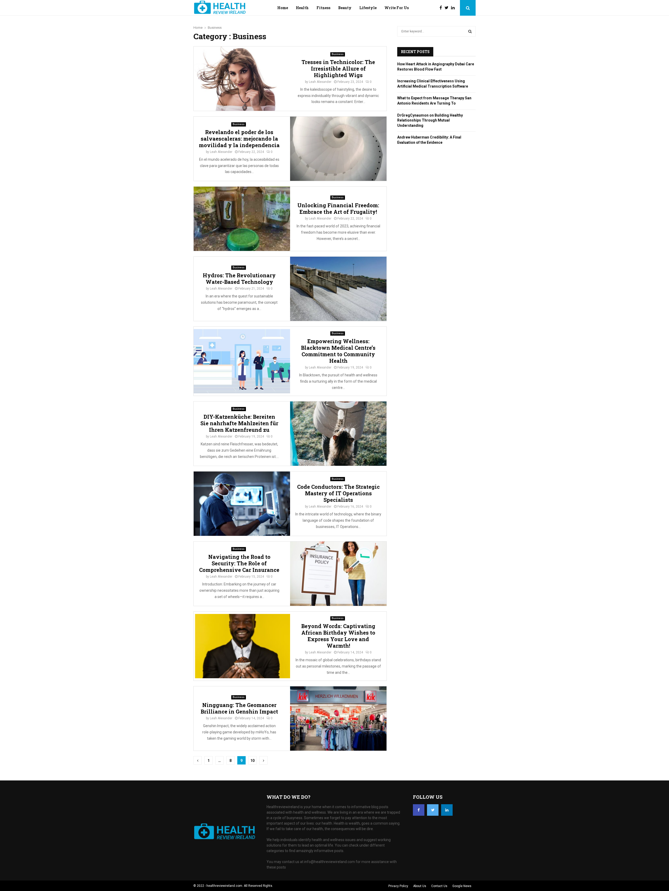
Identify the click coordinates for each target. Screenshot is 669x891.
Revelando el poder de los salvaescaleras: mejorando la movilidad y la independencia (239, 138)
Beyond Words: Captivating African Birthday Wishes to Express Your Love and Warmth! (338, 636)
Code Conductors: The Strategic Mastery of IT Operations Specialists (338, 493)
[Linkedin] (454, 8)
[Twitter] (448, 8)
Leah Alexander (320, 82)
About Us (419, 886)
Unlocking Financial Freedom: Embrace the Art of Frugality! (338, 208)
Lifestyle (368, 7)
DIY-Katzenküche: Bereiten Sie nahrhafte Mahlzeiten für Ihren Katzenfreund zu (239, 423)
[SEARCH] (470, 31)
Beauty (344, 7)
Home (282, 7)
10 (252, 760)
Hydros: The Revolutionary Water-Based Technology (239, 278)
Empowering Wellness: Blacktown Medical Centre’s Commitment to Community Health (338, 351)
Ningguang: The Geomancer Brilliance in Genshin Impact (239, 708)
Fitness (323, 7)
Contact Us (439, 886)
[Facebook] (442, 8)
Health (302, 7)
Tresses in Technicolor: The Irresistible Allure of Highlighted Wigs (338, 68)
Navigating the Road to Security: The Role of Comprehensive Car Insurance (239, 563)
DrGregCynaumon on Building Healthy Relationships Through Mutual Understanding (430, 120)
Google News (461, 886)
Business (338, 54)
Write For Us (396, 7)
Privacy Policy (398, 886)
